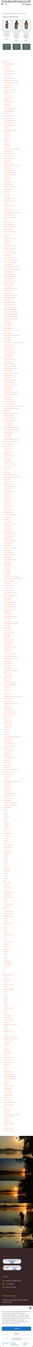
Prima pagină (6, 13)
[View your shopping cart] (2, 4)
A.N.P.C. (5, 1256)
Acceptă (16, 1329)
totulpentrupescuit (16, 1)
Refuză (16, 1334)
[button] (30, 1308)
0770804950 (10, 1284)
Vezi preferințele (16, 1339)
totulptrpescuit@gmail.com (14, 1281)
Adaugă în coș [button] (7, 47)
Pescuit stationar (13, 13)
